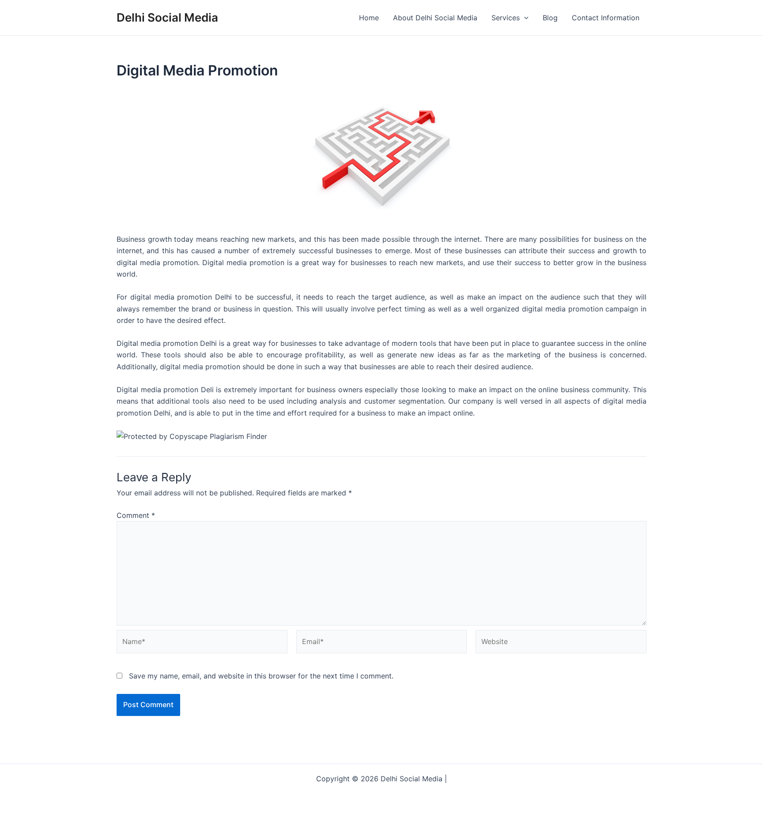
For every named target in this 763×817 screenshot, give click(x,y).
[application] (524, 17)
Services (505, 17)
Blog (550, 17)
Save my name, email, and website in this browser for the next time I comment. (261, 675)
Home (369, 17)
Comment (136, 515)
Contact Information (605, 17)
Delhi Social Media (167, 17)
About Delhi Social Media (435, 17)
